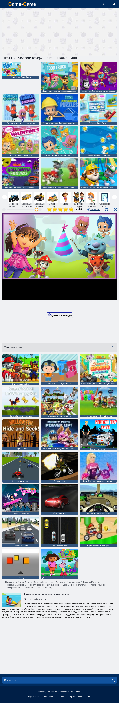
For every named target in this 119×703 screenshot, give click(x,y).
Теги (62, 697)
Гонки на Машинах (91, 582)
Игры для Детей (40, 582)
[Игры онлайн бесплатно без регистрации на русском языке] (22, 4)
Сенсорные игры (13, 588)
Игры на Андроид (44, 588)
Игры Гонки (25, 582)
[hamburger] (3, 4)
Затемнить (95, 210)
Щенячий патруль (78, 585)
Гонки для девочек (35, 585)
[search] (113, 680)
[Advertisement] (31, 31)
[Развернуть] (115, 209)
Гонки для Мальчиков (14, 585)
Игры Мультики (73, 582)
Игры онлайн (11, 582)
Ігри (89, 697)
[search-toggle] (104, 4)
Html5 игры (29, 588)
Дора (64, 585)
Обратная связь (76, 697)
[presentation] (4, 197)
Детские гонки (53, 585)
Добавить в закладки (61, 315)
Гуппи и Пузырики (97, 585)
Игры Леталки (57, 582)
